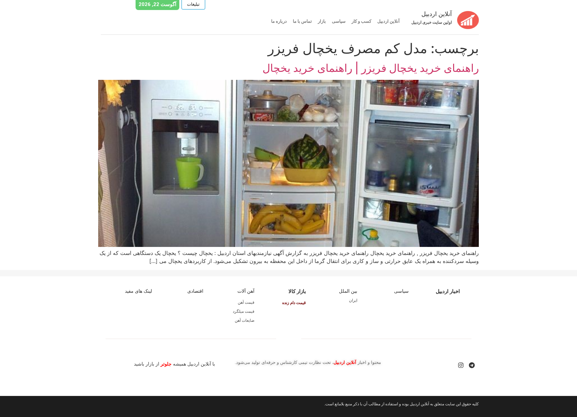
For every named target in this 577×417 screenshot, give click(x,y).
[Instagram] (461, 365)
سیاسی (339, 21)
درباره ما (279, 21)
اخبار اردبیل (448, 291)
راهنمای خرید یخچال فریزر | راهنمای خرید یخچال (370, 68)
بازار (322, 21)
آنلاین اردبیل (388, 21)
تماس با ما (302, 21)
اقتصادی (195, 291)
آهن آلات (245, 291)
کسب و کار (361, 21)
